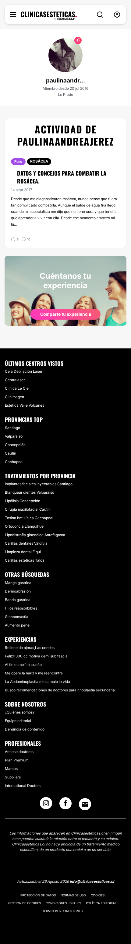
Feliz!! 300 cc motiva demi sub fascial (37, 656)
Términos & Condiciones (62, 911)
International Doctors (23, 785)
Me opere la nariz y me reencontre (34, 673)
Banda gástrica (17, 599)
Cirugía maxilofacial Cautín (28, 509)
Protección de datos (38, 895)
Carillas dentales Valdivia (26, 543)
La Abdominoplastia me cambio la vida (37, 681)
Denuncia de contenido (24, 729)
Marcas (11, 768)
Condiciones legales (63, 903)
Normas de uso (73, 895)
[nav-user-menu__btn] (117, 14)
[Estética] (49, 16)
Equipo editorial (18, 720)
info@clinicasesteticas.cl (92, 881)
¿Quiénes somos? (19, 712)
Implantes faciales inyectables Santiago (39, 484)
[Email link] (85, 804)
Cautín (10, 453)
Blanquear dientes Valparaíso (29, 492)
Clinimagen (14, 397)
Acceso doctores (19, 751)
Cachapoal (14, 461)
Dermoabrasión (18, 591)
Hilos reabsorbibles (21, 608)
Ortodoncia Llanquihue (24, 526)
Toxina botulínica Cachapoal (29, 518)
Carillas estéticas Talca (24, 560)
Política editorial (101, 903)
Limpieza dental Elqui (23, 551)
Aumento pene (17, 625)
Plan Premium (16, 760)
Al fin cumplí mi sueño (23, 664)
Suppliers (13, 777)
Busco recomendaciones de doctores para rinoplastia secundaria (60, 690)
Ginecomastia (16, 616)
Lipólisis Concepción (22, 501)
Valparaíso (14, 436)
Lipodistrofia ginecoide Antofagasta (35, 534)
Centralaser (15, 380)
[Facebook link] (65, 805)
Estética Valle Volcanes (24, 405)
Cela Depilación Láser (23, 371)
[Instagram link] (46, 805)
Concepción (15, 444)
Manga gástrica (18, 582)
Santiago (12, 427)
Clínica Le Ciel (17, 388)
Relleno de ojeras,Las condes (30, 647)
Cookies (97, 895)
